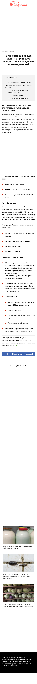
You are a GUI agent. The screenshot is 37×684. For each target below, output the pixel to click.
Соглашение (13, 666)
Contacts (4, 666)
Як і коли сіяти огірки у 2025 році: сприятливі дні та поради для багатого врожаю (18, 84)
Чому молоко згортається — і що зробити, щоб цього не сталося (17, 547)
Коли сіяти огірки (17, 95)
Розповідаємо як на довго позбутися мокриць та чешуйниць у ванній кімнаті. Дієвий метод (17, 576)
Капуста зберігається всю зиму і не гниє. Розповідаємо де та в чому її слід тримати (18, 605)
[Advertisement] (18, 28)
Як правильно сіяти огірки (20, 98)
